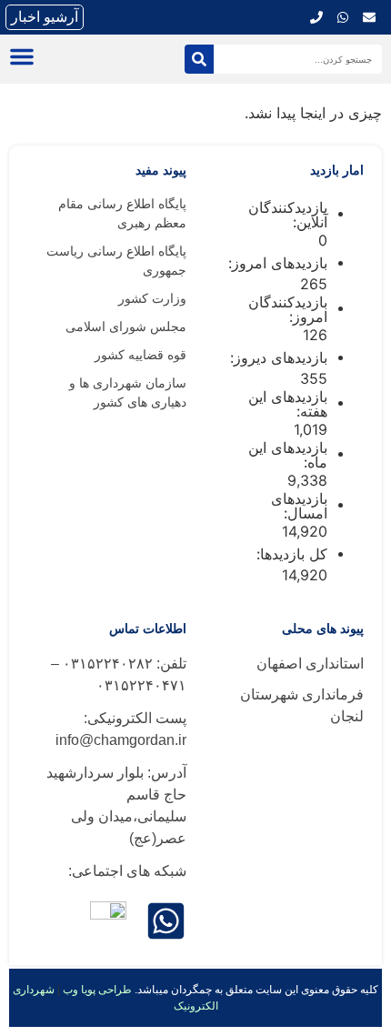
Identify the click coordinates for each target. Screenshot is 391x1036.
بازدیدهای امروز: (275, 263)
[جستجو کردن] (199, 59)
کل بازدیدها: (289, 554)
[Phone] (316, 17)
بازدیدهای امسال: (299, 505)
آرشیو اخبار (44, 16)
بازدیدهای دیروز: (276, 357)
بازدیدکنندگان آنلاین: (287, 214)
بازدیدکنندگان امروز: (287, 309)
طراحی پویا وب (97, 989)
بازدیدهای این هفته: (287, 403)
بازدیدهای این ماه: (287, 454)
